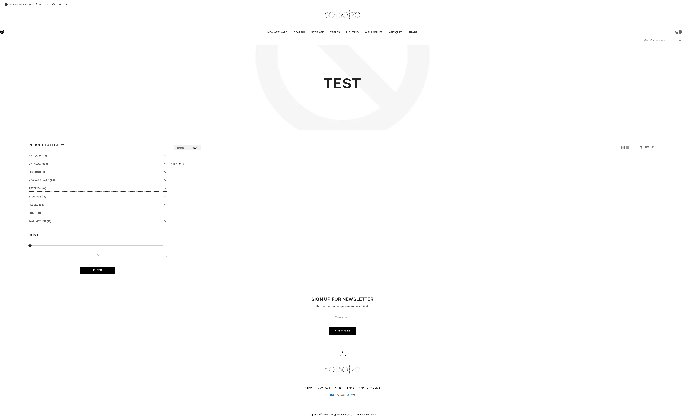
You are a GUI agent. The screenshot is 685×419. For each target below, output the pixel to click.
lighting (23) (38, 172)
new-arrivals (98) (42, 180)
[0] (676, 33)
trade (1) (35, 213)
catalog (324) (38, 164)
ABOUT (309, 388)
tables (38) (36, 205)
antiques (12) (38, 156)
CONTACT (324, 388)
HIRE (338, 388)
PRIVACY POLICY (369, 388)
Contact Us (59, 4)
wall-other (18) (40, 221)
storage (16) (37, 197)
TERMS (349, 388)
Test (195, 148)
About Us (42, 4)
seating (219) (38, 188)
